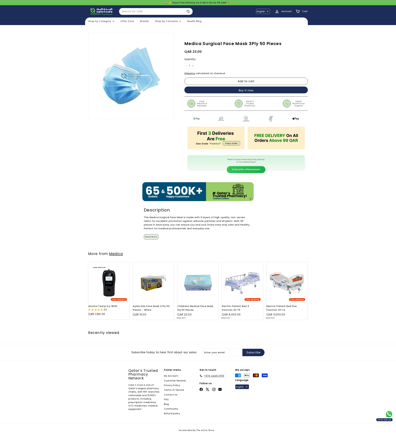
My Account (171, 375)
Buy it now (246, 90)
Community (171, 408)
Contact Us (170, 394)
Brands (144, 21)
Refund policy (172, 413)
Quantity (190, 59)
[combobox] (156, 11)
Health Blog (194, 21)
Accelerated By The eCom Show (196, 430)
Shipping (189, 73)
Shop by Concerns (167, 21)
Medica (116, 253)
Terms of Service (174, 389)
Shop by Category (100, 21)
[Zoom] (131, 76)
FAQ (166, 399)
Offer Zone (127, 21)
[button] (96, 309)
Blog (166, 404)
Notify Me (213, 263)
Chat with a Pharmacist (246, 169)
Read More (151, 236)
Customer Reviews (175, 380)
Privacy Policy (172, 385)
